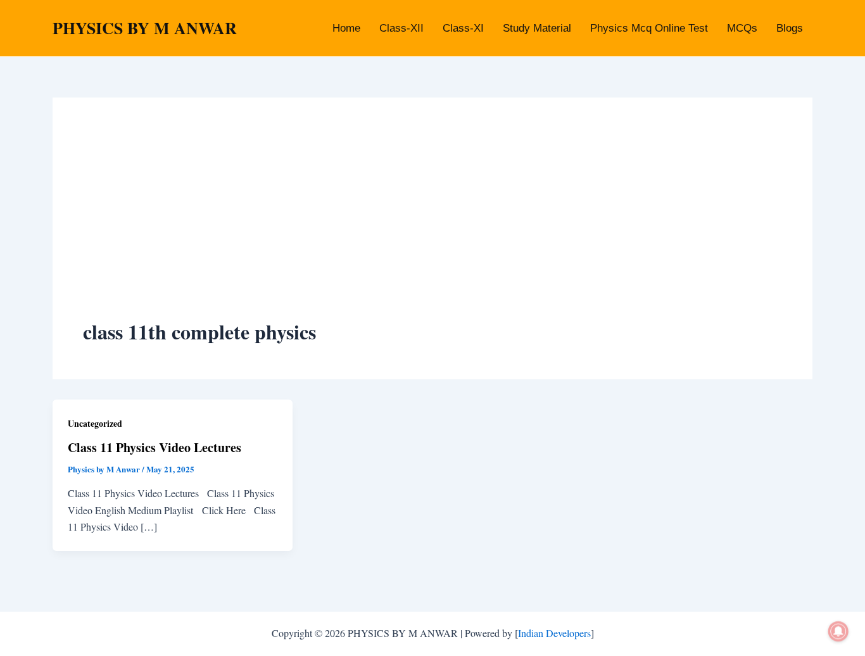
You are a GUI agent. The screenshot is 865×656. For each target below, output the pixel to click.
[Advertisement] (432, 223)
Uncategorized (95, 423)
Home (346, 28)
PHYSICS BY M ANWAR (145, 28)
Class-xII (401, 28)
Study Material (537, 28)
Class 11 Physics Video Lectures (154, 447)
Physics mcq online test (649, 28)
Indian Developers (554, 633)
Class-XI (463, 28)
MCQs (742, 28)
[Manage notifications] (838, 631)
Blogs (789, 28)
